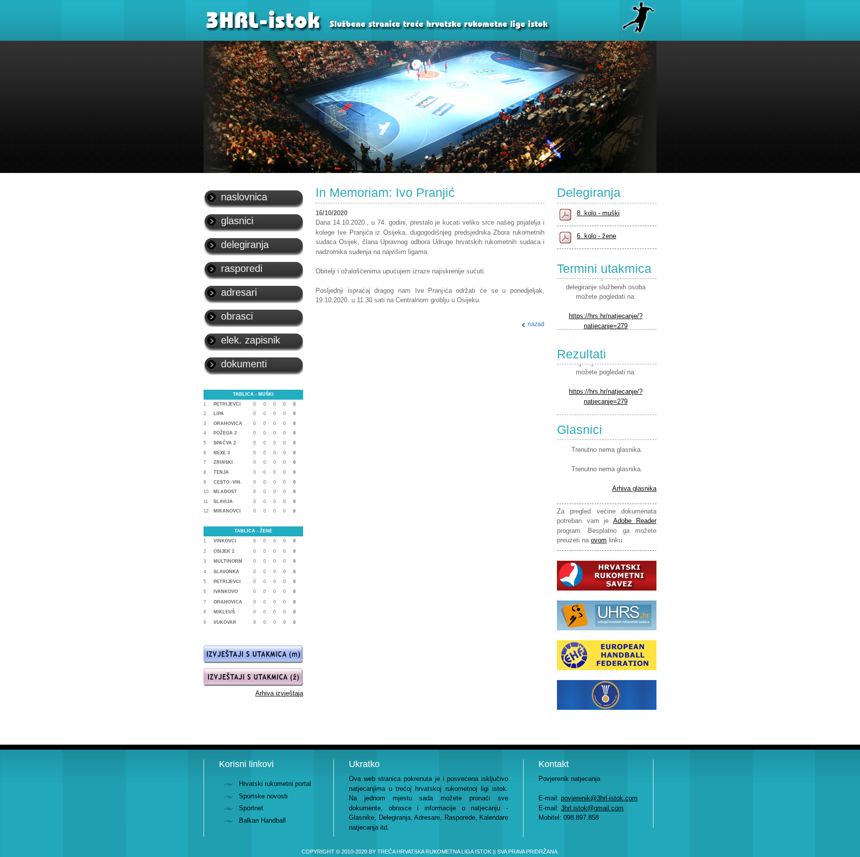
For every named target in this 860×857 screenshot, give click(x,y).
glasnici (237, 220)
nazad (536, 324)
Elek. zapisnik (250, 340)
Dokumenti (244, 363)
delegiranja (245, 244)
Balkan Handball (262, 820)
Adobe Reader (635, 520)
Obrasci (237, 316)
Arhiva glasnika (634, 488)
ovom (599, 540)
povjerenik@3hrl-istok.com (599, 798)
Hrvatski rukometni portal (275, 783)
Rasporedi (241, 268)
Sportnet (251, 808)
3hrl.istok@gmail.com (592, 808)
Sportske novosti (263, 796)
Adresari (239, 292)
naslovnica (244, 196)
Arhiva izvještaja (279, 693)
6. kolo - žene (596, 236)
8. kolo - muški (598, 213)
